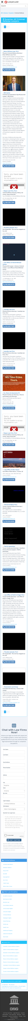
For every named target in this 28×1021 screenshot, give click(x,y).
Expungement (6, 877)
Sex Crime (5, 880)
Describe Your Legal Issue (9, 812)
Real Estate (5, 936)
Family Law (5, 924)
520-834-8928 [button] (9, 521)
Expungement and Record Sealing (10, 986)
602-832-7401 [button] (9, 326)
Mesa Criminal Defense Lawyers (10, 955)
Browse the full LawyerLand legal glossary (11, 988)
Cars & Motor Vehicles (8, 905)
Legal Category (6, 800)
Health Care (5, 927)
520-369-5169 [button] (9, 627)
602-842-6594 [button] (9, 408)
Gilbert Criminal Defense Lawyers (10, 949)
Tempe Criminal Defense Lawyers (10, 968)
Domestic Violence (7, 867)
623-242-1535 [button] (9, 70)
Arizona (6, 13)
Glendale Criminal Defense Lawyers (11, 952)
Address (5, 775)
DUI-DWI (5, 873)
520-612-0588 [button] (9, 570)
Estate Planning (6, 921)
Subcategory (6, 806)
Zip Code (5, 793)
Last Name (5, 754)
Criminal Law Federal (8, 864)
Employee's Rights (7, 918)
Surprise (11, 13)
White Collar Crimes (7, 886)
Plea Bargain (12, 984)
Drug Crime (5, 870)
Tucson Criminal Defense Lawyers (10, 971)
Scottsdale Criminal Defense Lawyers (11, 965)
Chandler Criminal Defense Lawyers (11, 946)
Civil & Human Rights (8, 908)
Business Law (6, 902)
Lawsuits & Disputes (7, 933)
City (4, 782)
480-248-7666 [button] (9, 705)
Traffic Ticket (6, 883)
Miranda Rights (21, 986)
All (1, 13)
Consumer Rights (7, 911)
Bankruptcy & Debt (7, 899)
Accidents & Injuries (7, 896)
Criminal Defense (9, 860)
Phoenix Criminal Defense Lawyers (11, 962)
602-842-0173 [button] (9, 284)
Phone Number (6, 767)
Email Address (6, 762)
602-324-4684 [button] (9, 237)
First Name (5, 749)
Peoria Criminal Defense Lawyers (10, 959)
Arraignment (5, 984)
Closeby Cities (6, 942)
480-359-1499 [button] (9, 202)
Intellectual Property (7, 930)
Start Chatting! (15, 840)
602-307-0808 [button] (9, 166)
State (4, 788)
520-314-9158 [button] (9, 479)
